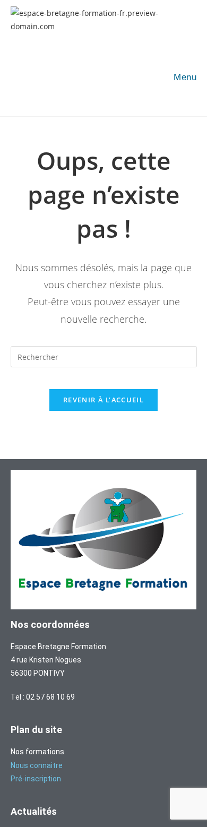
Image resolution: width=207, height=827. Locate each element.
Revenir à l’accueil (103, 399)
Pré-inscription (36, 778)
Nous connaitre (37, 765)
